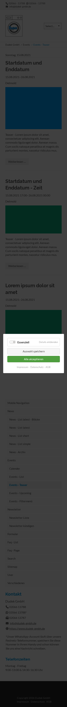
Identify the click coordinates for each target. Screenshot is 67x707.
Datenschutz (36, 367)
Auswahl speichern (33, 351)
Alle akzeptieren (33, 359)
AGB (48, 367)
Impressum (22, 367)
